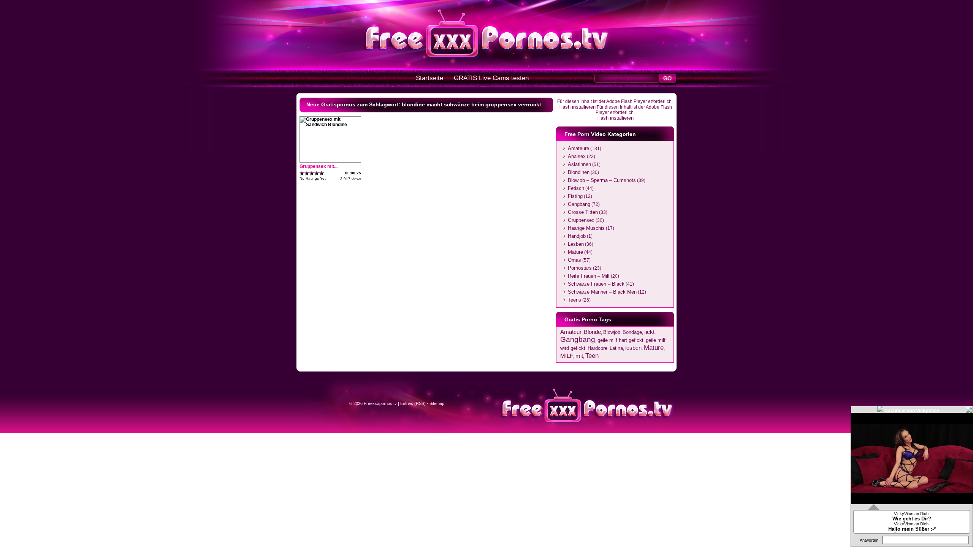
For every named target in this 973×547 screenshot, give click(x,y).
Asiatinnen (579, 164)
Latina (616, 348)
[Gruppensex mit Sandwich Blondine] (330, 124)
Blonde (592, 332)
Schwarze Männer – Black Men (602, 292)
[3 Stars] (311, 173)
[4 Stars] (316, 173)
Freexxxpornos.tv (380, 403)
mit (579, 356)
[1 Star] (302, 173)
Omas (574, 260)
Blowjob (611, 332)
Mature (575, 252)
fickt (649, 332)
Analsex (577, 156)
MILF (566, 356)
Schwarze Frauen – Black (596, 284)
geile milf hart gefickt (620, 340)
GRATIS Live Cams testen (491, 78)
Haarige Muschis (586, 228)
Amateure (578, 148)
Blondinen (579, 172)
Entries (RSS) (413, 403)
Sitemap (436, 403)
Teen (592, 355)
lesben (633, 348)
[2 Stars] (306, 173)
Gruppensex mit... (319, 166)
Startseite (429, 78)
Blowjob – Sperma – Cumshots (602, 180)
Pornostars (580, 268)
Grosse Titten (583, 212)
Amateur (571, 332)
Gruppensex (581, 220)
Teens (574, 300)
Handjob (577, 236)
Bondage (632, 332)
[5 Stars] (321, 173)
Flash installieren (577, 107)
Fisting (575, 196)
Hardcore (597, 348)
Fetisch (576, 188)
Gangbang (579, 204)
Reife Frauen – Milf (589, 276)
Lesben (576, 244)
